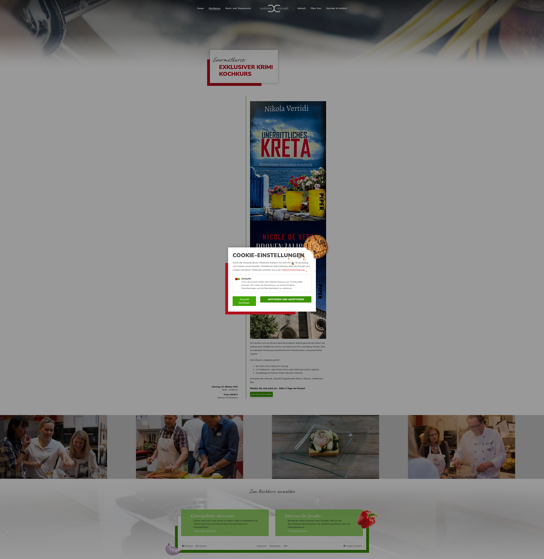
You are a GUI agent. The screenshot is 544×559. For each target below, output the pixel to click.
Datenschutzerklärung (293, 269)
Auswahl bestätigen (244, 301)
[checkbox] (237, 279)
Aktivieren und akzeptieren (286, 299)
